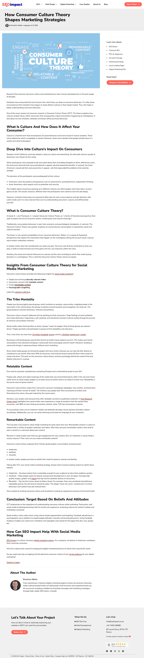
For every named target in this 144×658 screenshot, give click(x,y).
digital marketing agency (44, 540)
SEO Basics (113, 46)
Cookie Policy (49, 656)
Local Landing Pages (116, 65)
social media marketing (64, 274)
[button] (41, 4)
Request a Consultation (119, 82)
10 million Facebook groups (43, 334)
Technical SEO (114, 50)
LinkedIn (53, 591)
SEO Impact (11, 540)
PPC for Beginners (116, 54)
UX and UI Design (115, 58)
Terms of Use (39, 656)
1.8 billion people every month (73, 334)
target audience (75, 554)
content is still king (22, 292)
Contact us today (13, 562)
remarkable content (22, 285)
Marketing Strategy (116, 62)
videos (33, 478)
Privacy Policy (29, 656)
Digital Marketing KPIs (117, 69)
